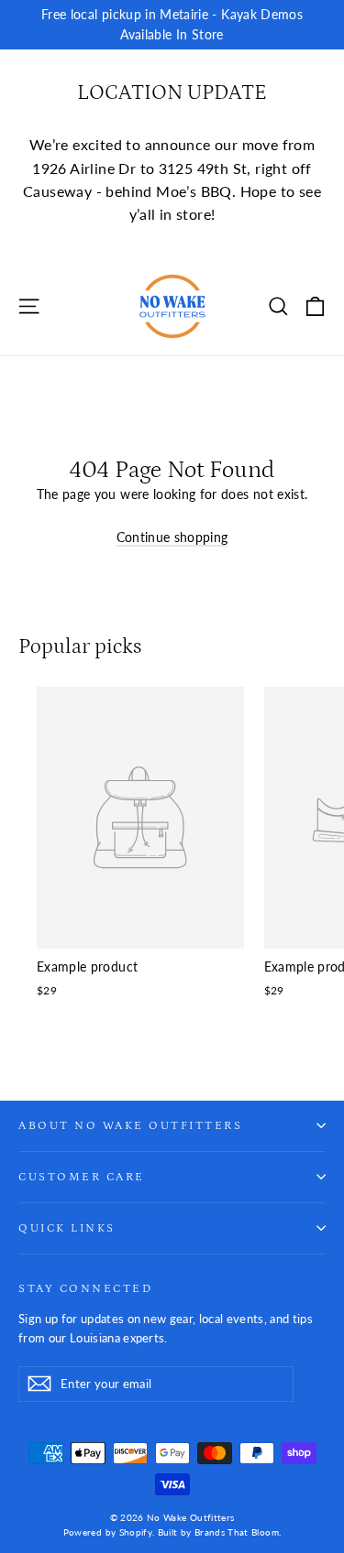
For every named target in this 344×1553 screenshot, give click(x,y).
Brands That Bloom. (237, 1531)
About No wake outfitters (130, 1125)
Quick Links (67, 1228)
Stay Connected (85, 1288)
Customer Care (81, 1176)
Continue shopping (172, 537)
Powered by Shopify (107, 1531)
